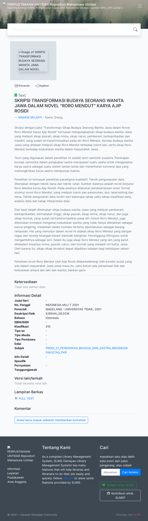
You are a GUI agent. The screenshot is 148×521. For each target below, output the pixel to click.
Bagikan (44, 85)
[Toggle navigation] (140, 6)
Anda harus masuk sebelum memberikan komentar (51, 420)
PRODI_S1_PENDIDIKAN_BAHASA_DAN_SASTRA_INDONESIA (87, 348)
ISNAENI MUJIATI (30, 117)
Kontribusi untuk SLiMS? (122, 495)
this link (68, 478)
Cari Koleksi (130, 472)
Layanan (13, 473)
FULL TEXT (26, 398)
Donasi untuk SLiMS (120, 485)
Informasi (13, 469)
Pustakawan (15, 477)
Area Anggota (16, 482)
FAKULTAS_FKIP (56, 352)
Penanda (24, 85)
